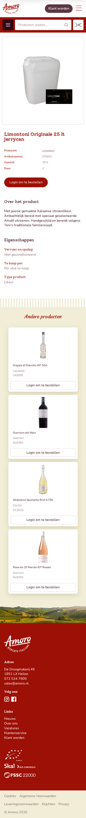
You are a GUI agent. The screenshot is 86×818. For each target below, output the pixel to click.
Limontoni (48, 150)
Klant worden (14, 737)
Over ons (11, 723)
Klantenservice (15, 733)
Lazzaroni (18, 371)
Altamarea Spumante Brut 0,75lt (33, 500)
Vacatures (11, 728)
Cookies (10, 796)
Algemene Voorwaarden (37, 796)
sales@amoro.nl (16, 683)
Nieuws (10, 718)
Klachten (48, 804)
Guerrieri (18, 438)
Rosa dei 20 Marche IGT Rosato (32, 567)
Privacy (63, 804)
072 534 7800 (15, 678)
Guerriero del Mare (24, 433)
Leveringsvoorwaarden (21, 804)
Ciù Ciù (17, 505)
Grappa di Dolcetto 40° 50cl (30, 365)
